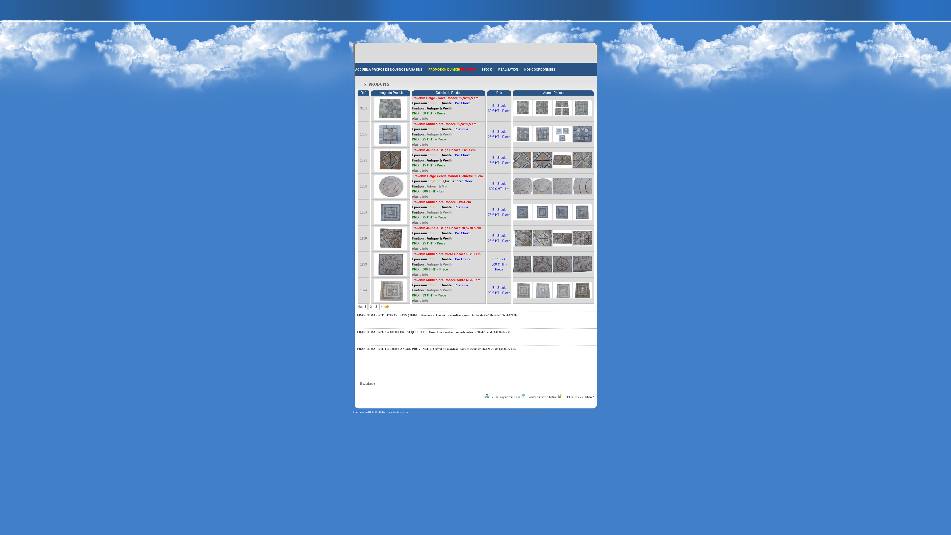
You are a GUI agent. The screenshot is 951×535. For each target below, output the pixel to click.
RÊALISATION (508, 69)
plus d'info (420, 118)
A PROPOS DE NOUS (384, 69)
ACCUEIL (362, 69)
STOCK (487, 69)
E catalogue (367, 383)
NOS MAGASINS (410, 69)
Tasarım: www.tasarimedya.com (530, 412)
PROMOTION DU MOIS (444, 69)
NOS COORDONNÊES (539, 69)
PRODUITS (468, 69)
